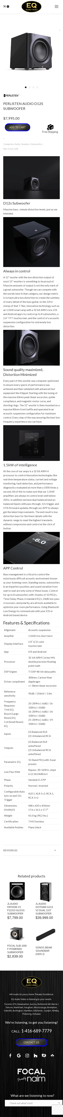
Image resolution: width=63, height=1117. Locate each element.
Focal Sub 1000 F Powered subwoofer (17, 949)
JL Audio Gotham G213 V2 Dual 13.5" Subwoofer (44, 908)
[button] (25, 87)
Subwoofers (36, 144)
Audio (17, 144)
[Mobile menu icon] (56, 6)
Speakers (25, 144)
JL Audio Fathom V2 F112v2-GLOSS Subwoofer (16, 908)
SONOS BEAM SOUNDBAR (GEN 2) (44, 950)
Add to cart (17, 127)
